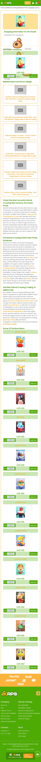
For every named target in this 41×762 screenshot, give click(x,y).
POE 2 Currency (23, 731)
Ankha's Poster (20, 644)
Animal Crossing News (8, 721)
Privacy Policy (5, 716)
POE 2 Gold (22, 736)
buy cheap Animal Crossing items (18, 310)
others (28, 279)
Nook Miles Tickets (24, 708)
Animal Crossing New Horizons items (21, 301)
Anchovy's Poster (20, 559)
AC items (31, 258)
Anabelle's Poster (20, 531)
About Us (4, 705)
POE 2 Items (22, 733)
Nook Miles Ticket (9, 320)
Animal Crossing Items (26, 711)
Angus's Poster (20, 588)
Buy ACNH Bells (23, 705)
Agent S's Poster (20, 446)
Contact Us (5, 731)
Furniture (33, 272)
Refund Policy (5, 719)
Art (9, 279)
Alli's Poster (20, 417)
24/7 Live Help (6, 733)
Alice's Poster (20, 360)
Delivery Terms (6, 711)
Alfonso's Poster (20, 332)
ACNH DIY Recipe (24, 719)
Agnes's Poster (20, 389)
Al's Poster (20, 53)
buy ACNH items (14, 305)
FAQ (2, 708)
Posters (14, 324)
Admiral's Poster (20, 474)
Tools (5, 279)
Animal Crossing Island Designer (29, 713)
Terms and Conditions (8, 713)
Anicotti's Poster (20, 616)
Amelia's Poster (20, 502)
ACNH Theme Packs (25, 716)
